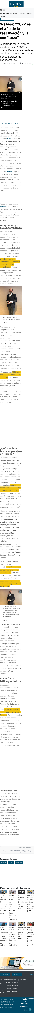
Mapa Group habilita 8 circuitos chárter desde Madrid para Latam (3, 905)
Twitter (14, 979)
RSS (25, 1010)
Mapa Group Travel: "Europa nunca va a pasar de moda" (30, 936)
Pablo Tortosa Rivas (12, 123)
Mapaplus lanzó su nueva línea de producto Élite (22, 933)
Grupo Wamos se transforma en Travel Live (22, 902)
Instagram (15, 985)
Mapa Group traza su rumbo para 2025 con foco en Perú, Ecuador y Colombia (13, 907)
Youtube (14, 991)
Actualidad (3, 979)
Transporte (9, 979)
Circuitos (19, 862)
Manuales (15, 13)
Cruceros (8, 985)
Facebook (15, 982)
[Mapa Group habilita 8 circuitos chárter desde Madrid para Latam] (3, 892)
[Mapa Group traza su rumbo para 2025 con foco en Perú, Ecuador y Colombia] (12, 892)
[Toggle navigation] (3, 10)
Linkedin (14, 988)
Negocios (22, 13)
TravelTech (29, 13)
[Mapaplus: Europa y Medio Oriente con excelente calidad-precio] (30, 892)
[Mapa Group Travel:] (30, 924)
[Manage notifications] (30, 1009)
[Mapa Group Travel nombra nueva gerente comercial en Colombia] (12, 924)
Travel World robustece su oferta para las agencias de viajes (4, 936)
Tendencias (9, 982)
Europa (3, 206)
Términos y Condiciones (7, 1007)
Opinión (8, 988)
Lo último (9, 13)
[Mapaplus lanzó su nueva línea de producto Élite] (21, 924)
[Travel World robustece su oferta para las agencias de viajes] (3, 924)
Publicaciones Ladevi (22, 980)
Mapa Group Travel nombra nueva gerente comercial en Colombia (13, 936)
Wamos (10, 138)
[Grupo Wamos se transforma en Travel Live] (21, 892)
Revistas (8, 991)
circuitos (8, 171)
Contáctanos (23, 1006)
